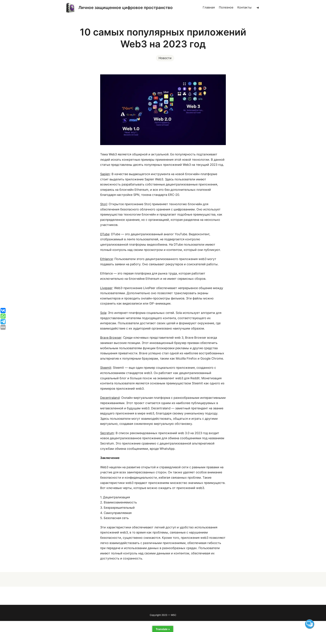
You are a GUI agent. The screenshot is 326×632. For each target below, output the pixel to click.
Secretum (107, 433)
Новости (165, 58)
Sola (103, 313)
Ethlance (106, 259)
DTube (104, 234)
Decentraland (110, 397)
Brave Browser (110, 337)
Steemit (105, 367)
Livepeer (106, 288)
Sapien (105, 174)
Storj (103, 204)
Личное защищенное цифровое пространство (125, 7)
